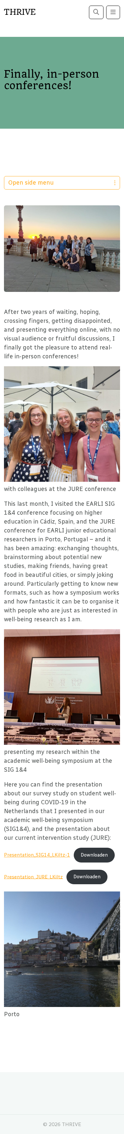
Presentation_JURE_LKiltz (33, 877)
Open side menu (31, 182)
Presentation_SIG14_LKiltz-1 (37, 855)
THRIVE (20, 12)
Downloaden (94, 855)
